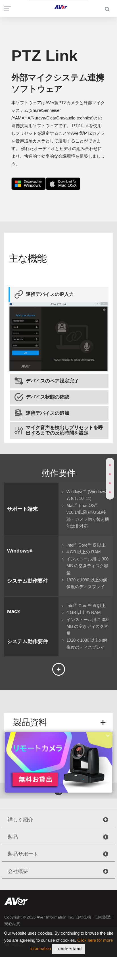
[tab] (58, 294)
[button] (58, 294)
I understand (68, 948)
